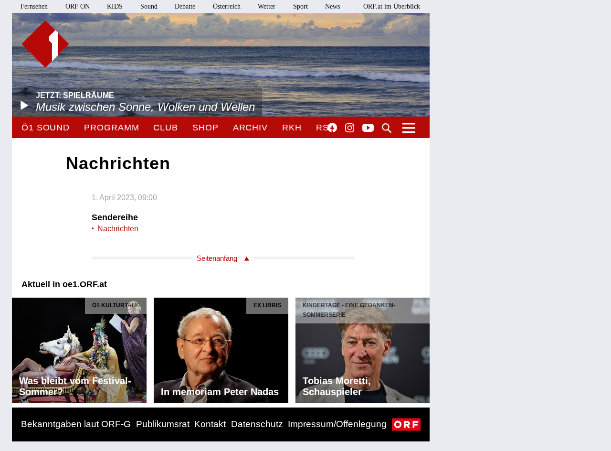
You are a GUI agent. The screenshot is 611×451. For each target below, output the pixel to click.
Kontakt (210, 424)
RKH (292, 127)
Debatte (185, 6)
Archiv (250, 127)
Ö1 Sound (45, 127)
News (332, 6)
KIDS (115, 6)
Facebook (332, 127)
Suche (386, 128)
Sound (149, 6)
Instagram (349, 128)
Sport (300, 6)
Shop (205, 127)
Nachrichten (117, 229)
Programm (111, 127)
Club (165, 127)
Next (422, 347)
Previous (19, 347)
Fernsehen (34, 6)
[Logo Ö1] (45, 44)
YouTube (368, 128)
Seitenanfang (217, 258)
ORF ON (77, 6)
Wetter (266, 6)
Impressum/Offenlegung (337, 424)
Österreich (227, 6)
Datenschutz (257, 424)
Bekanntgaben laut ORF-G (76, 424)
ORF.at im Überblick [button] (391, 6)
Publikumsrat (163, 424)
